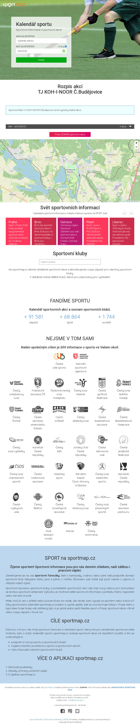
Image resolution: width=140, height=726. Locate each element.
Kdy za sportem (25, 46)
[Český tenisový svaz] (80, 496)
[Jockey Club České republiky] (80, 439)
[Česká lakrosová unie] (102, 439)
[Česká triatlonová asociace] (38, 466)
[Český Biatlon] (38, 496)
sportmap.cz (49, 687)
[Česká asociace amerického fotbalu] (38, 409)
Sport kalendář (36, 719)
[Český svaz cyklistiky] (16, 439)
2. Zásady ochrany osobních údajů (26, 670)
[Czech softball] (59, 409)
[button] (136, 143)
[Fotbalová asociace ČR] (38, 382)
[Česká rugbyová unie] (16, 496)
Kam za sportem (25, 36)
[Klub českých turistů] (48, 523)
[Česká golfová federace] (102, 382)
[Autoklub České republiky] (38, 439)
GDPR (65, 719)
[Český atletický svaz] (80, 409)
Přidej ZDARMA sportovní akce (70, 134)
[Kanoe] (70, 523)
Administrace (129, 4)
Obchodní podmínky (53, 719)
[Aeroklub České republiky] (123, 466)
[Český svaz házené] (80, 382)
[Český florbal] (16, 409)
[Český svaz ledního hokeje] (123, 382)
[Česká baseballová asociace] (102, 409)
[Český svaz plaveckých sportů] (102, 496)
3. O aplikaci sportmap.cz (20, 674)
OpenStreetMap (130, 201)
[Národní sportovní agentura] (80, 356)
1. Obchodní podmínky (19, 667)
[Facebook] (63, 711)
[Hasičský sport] (59, 466)
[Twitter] (77, 711)
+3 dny (61, 46)
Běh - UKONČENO (67, 126)
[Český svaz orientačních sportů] (16, 466)
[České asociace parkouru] (123, 496)
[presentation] (124, 213)
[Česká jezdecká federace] (123, 439)
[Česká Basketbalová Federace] (123, 409)
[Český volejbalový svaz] (16, 382)
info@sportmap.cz (76, 700)
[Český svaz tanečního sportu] (102, 466)
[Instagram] (70, 711)
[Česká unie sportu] (59, 356)
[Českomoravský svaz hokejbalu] (59, 382)
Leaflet (123, 201)
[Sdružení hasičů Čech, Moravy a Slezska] (80, 466)
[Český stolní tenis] (91, 523)
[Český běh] (59, 439)
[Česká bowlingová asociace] (59, 496)
